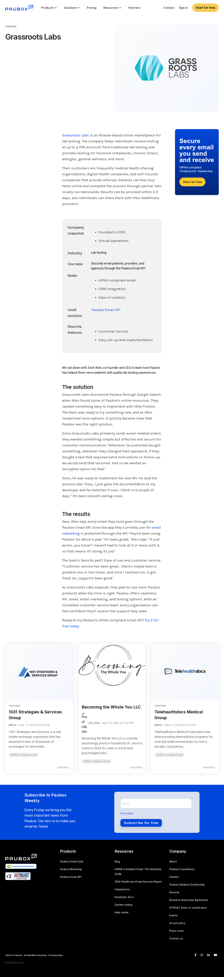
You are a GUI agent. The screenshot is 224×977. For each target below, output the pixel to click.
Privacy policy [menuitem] (55, 955)
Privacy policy (127, 813)
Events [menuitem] (173, 915)
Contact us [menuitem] (176, 938)
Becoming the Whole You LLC (111, 707)
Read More (63, 767)
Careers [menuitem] (174, 877)
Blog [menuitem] (117, 861)
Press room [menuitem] (176, 930)
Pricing (91, 7)
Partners (134, 7)
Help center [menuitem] (122, 912)
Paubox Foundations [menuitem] (182, 869)
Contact (168, 7)
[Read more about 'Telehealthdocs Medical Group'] (185, 670)
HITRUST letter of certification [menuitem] (188, 907)
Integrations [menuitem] (122, 889)
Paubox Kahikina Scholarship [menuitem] (187, 884)
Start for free (205, 7)
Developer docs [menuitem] (124, 897)
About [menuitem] (173, 861)
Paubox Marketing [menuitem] (71, 869)
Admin (12, 725)
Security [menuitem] (174, 892)
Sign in (183, 7)
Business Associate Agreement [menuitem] (188, 900)
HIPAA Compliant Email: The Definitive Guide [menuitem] (138, 872)
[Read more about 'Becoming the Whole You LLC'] (112, 670)
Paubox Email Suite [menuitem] (71, 861)
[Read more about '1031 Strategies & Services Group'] (39, 670)
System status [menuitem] (124, 904)
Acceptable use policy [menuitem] (35, 955)
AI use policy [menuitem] (177, 923)
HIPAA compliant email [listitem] (23, 754)
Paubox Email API (106, 310)
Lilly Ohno (94, 723)
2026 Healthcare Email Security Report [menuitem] (138, 881)
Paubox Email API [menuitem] (71, 877)
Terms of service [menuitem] (13, 955)
